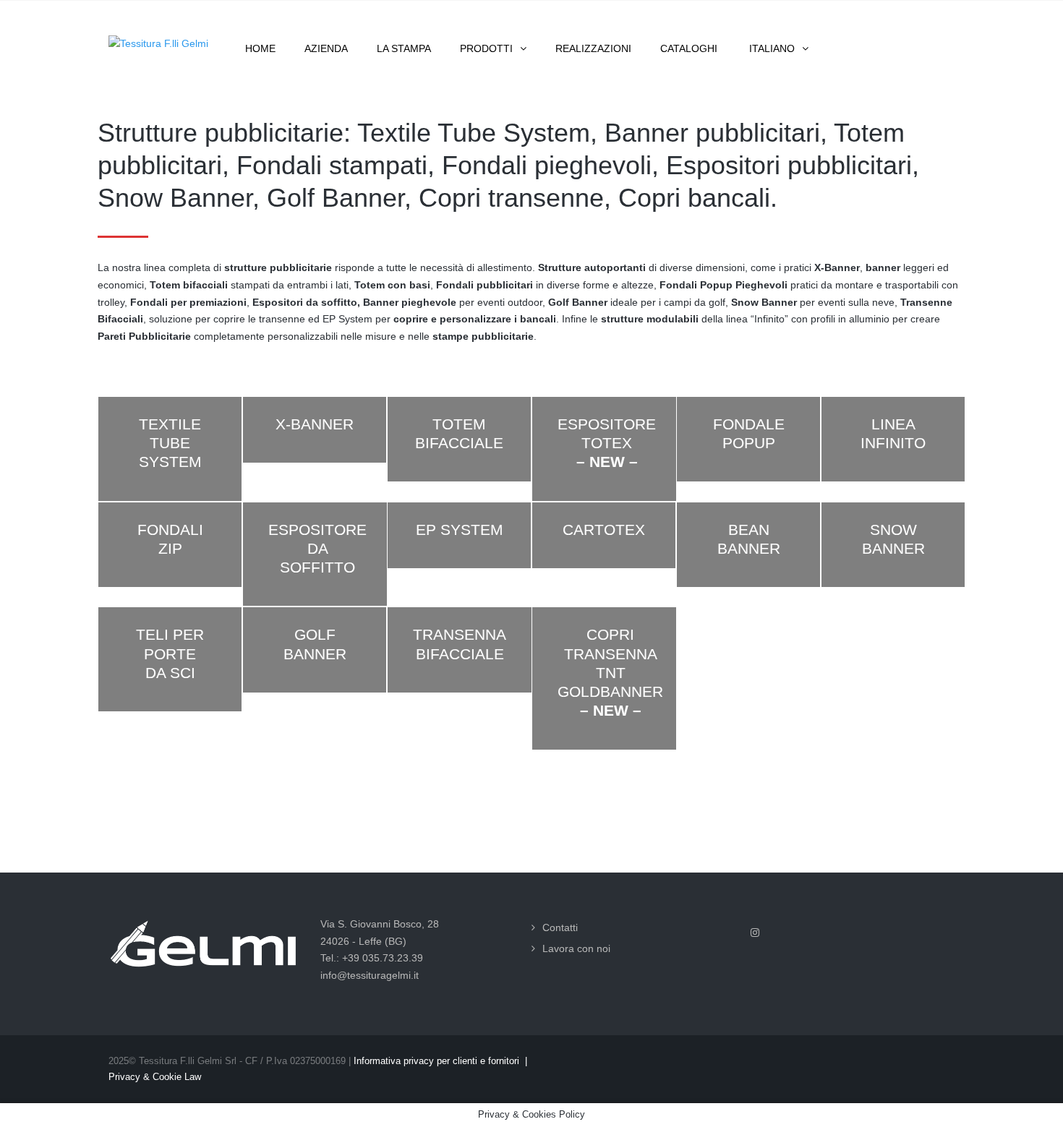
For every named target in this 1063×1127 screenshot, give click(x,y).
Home (260, 48)
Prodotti (486, 48)
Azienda (326, 48)
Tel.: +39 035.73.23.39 (371, 958)
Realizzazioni (593, 48)
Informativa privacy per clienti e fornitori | (440, 1060)
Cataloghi (688, 48)
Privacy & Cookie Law (154, 1076)
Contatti (560, 927)
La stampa (404, 48)
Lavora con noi (576, 948)
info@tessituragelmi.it (369, 975)
